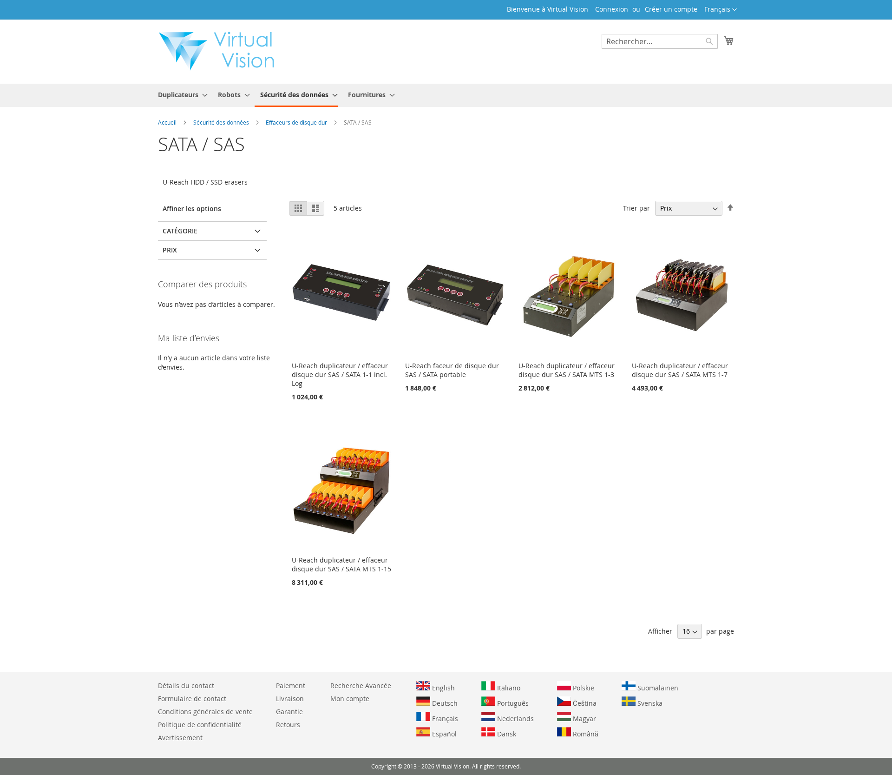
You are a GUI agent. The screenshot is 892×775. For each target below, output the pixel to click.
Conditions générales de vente (205, 711)
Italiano (507, 687)
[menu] (446, 95)
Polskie (582, 687)
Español (443, 733)
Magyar (583, 718)
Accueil (168, 122)
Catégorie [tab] (180, 230)
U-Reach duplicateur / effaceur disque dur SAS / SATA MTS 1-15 (341, 564)
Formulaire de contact (192, 698)
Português (512, 703)
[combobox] (660, 41)
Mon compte (349, 698)
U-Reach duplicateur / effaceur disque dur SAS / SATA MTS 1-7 (680, 370)
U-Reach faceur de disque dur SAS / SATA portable (452, 370)
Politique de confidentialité (200, 724)
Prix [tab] (170, 249)
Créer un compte (671, 9)
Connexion (611, 9)
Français (444, 718)
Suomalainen (657, 687)
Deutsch (444, 703)
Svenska (649, 703)
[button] (720, 10)
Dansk (505, 733)
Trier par (636, 208)
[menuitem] (180, 95)
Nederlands (514, 718)
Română (584, 733)
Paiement (290, 685)
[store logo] (221, 51)
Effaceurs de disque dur (297, 122)
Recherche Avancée (360, 685)
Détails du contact (186, 685)
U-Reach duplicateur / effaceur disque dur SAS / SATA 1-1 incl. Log (340, 374)
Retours (288, 724)
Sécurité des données (221, 122)
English (442, 687)
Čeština (584, 703)
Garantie (289, 711)
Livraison (290, 698)
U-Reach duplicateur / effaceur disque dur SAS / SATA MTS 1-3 (566, 370)
